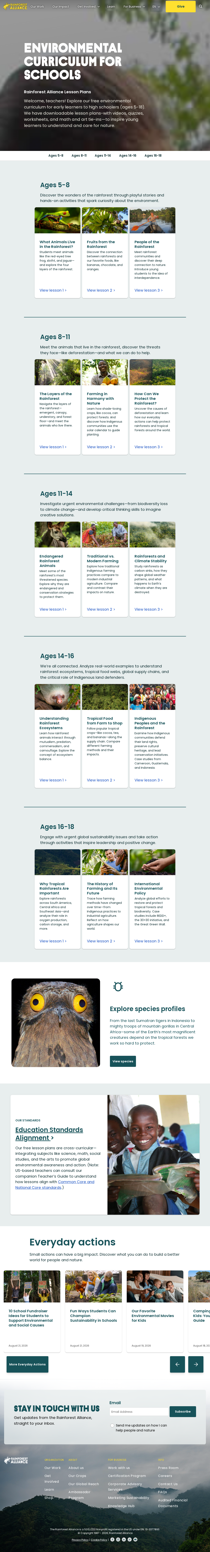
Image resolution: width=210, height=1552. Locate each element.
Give (181, 6)
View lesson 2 (99, 290)
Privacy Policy (80, 1540)
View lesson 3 (147, 290)
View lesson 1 (52, 290)
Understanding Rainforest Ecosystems (54, 723)
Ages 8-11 (79, 155)
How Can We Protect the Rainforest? (147, 398)
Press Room (168, 1467)
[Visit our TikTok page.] (130, 1539)
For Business (132, 7)
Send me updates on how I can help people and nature (141, 1428)
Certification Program (127, 1475)
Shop (49, 1497)
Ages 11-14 (103, 155)
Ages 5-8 (55, 155)
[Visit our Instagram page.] (118, 1539)
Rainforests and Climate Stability (151, 558)
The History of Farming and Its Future (102, 888)
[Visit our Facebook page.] (112, 1539)
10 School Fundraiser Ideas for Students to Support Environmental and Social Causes (31, 1318)
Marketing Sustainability (128, 1497)
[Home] (15, 6)
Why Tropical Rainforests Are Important (54, 888)
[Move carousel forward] (195, 1364)
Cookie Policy (99, 1540)
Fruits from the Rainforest (101, 244)
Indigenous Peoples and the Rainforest (150, 723)
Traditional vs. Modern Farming (103, 558)
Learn (111, 7)
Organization (54, 1460)
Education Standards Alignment (49, 1133)
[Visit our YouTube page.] (135, 1539)
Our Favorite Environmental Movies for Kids (153, 1315)
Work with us (119, 1467)
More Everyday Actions (27, 1364)
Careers (165, 1475)
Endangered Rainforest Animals (51, 561)
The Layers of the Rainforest (56, 396)
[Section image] (57, 232)
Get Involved (87, 7)
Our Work (37, 7)
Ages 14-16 (127, 155)
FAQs (162, 1492)
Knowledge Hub (121, 1506)
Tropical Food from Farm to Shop (104, 721)
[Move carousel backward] (177, 1364)
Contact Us (168, 1484)
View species (123, 1061)
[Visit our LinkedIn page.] (124, 1539)
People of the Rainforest (147, 244)
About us (76, 1467)
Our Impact (60, 7)
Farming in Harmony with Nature (100, 398)
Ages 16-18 (153, 155)
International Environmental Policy (149, 888)
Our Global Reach (83, 1484)
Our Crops (77, 1475)
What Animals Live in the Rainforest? (57, 244)
